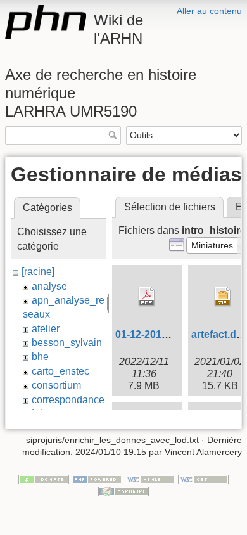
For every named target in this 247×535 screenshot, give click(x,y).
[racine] (38, 271)
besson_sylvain (67, 342)
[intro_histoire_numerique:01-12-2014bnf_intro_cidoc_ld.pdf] (147, 296)
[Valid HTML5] (150, 479)
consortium (56, 385)
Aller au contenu (209, 11)
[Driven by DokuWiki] (123, 491)
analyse (49, 286)
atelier (46, 328)
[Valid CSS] (203, 479)
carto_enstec (60, 371)
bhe (40, 356)
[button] (212, 245)
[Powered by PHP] (97, 479)
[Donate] (43, 479)
